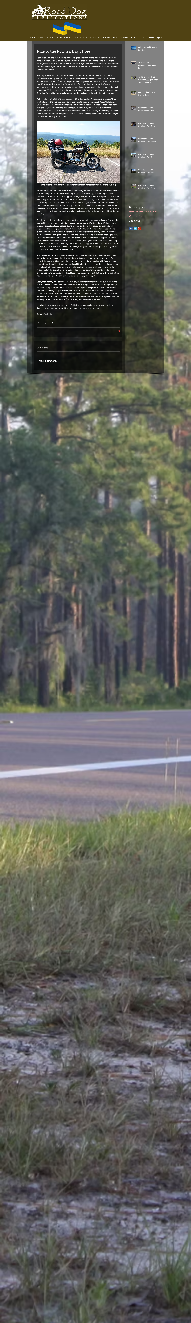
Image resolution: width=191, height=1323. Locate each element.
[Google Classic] (139, 228)
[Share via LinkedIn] (52, 323)
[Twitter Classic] (135, 228)
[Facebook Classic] (131, 228)
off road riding (151, 211)
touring (139, 216)
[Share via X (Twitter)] (45, 323)
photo (131, 216)
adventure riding (136, 211)
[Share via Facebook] (38, 323)
